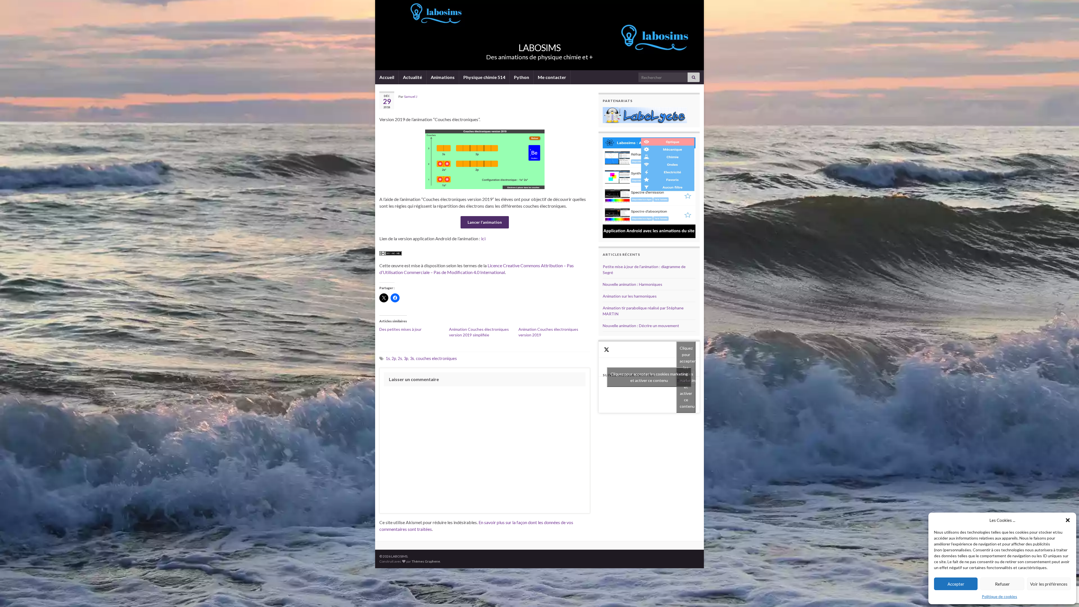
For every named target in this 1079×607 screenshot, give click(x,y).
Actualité (412, 77)
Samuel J (410, 96)
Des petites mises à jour (400, 329)
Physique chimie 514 (484, 77)
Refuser (1002, 583)
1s (388, 358)
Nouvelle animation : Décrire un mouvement (641, 325)
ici (483, 238)
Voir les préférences (1048, 583)
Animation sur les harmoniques (630, 296)
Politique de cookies (999, 596)
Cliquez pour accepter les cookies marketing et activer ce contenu (649, 377)
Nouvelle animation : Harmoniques (632, 284)
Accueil (386, 77)
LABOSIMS (539, 47)
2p (394, 358)
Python (521, 77)
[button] (1068, 520)
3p (406, 358)
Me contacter (552, 77)
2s (400, 358)
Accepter (955, 583)
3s (412, 358)
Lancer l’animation (485, 222)
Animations (443, 77)
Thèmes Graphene (426, 561)
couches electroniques (436, 358)
